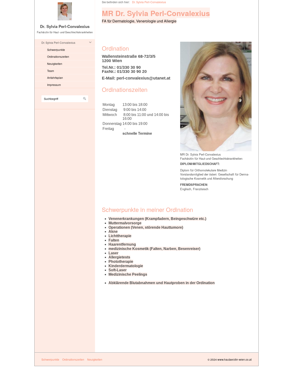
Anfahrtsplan (55, 78)
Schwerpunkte (56, 50)
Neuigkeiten (54, 64)
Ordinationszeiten (58, 56)
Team (50, 71)
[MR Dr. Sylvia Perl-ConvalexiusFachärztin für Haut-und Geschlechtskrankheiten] (216, 96)
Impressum (54, 85)
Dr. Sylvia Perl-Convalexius (65, 26)
